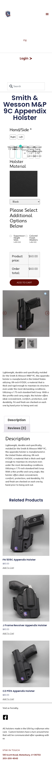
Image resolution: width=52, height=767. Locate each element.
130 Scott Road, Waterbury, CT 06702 (22, 755)
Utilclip (24, 147)
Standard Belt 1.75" (18, 148)
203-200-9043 (10, 758)
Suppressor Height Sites (19, 239)
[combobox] (26, 86)
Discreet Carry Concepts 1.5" (31, 150)
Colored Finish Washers (33, 239)
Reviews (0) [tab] (17, 428)
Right (13, 137)
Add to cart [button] (8, 568)
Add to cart (24, 282)
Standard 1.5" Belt (12, 148)
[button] (47, 14)
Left (21, 137)
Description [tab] (17, 420)
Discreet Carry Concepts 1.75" (37, 150)
